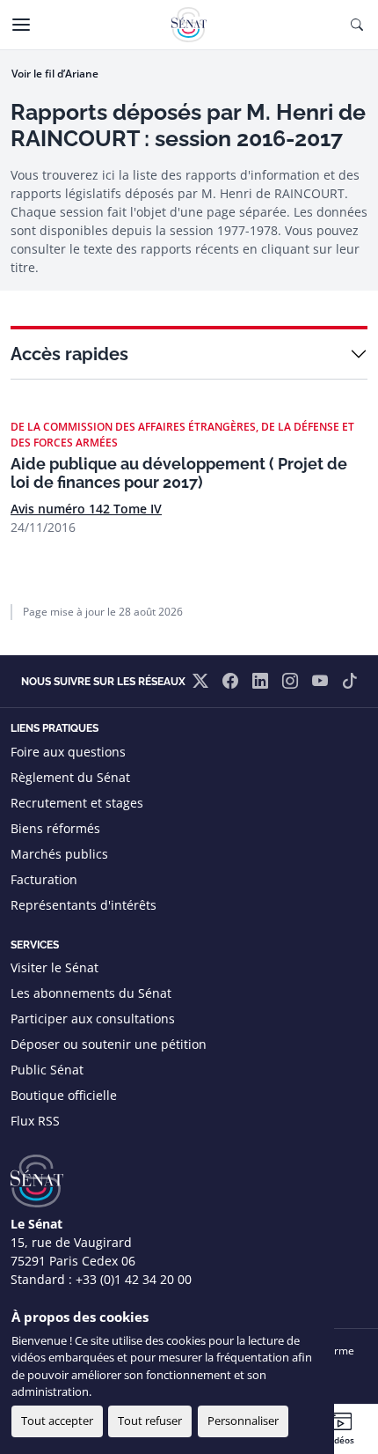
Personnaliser (243, 1420)
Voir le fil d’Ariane (54, 73)
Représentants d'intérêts (83, 905)
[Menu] (21, 24)
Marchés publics (59, 853)
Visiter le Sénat (54, 967)
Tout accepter (57, 1420)
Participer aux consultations (93, 1018)
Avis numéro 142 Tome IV (86, 508)
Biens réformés (55, 828)
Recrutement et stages (77, 802)
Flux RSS (35, 1120)
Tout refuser (150, 1420)
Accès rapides (69, 354)
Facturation (44, 879)
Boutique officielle (64, 1095)
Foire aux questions (68, 751)
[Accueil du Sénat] (189, 24)
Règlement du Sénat (70, 777)
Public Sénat (47, 1069)
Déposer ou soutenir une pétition (109, 1044)
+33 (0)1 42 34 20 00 (134, 1279)
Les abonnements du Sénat (91, 993)
